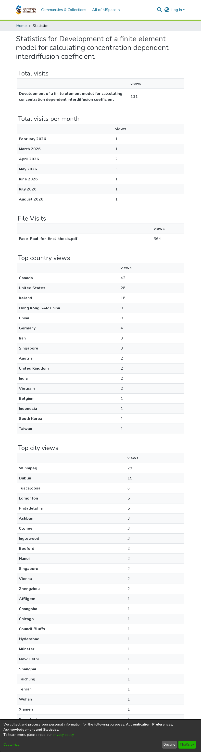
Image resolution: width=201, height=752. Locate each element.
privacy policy (63, 734)
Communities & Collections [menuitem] (63, 10)
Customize (11, 744)
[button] (26, 10)
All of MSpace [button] (104, 10)
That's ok (187, 744)
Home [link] (21, 25)
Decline (169, 744)
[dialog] (100, 735)
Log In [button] (177, 10)
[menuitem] (105, 10)
